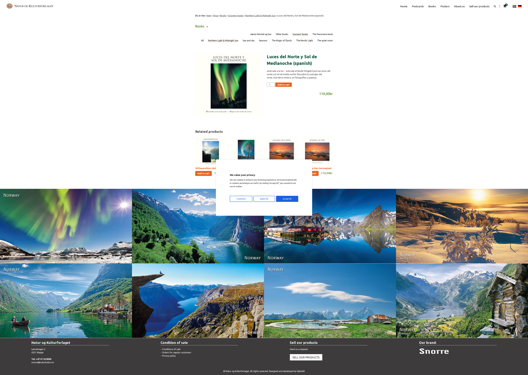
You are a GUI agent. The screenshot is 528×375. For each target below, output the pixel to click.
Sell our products (479, 6)
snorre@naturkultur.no (42, 362)
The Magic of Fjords (282, 40)
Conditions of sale (171, 349)
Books (432, 6)
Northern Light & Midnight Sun (260, 15)
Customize (241, 199)
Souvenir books (236, 15)
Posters (445, 6)
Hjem (208, 15)
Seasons (263, 40)
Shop (215, 15)
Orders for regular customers (176, 352)
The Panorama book (322, 34)
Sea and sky (249, 40)
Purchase (78, 258)
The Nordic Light (304, 40)
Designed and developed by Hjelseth (287, 371)
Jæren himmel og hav (260, 34)
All (202, 40)
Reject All (264, 199)
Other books (282, 34)
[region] (264, 187)
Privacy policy (169, 356)
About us (459, 6)
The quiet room (325, 40)
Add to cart (283, 84)
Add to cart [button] (203, 173)
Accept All (287, 199)
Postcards (418, 6)
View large (48, 258)
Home (403, 6)
